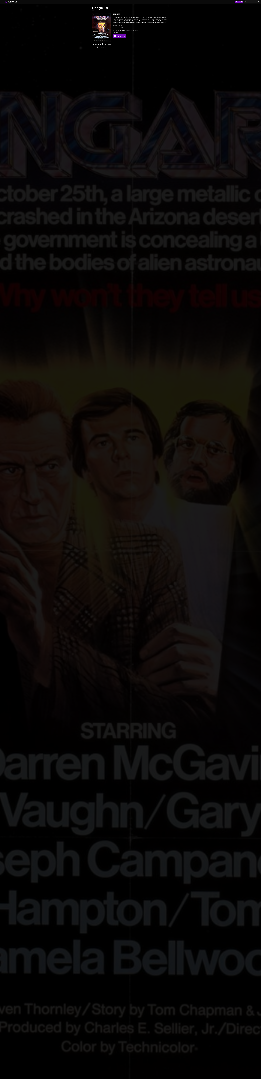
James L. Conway (122, 28)
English (120, 25)
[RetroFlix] (11, 1)
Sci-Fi (118, 14)
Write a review (102, 47)
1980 (93, 10)
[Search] (258, 1)
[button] (2, 2)
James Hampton (126, 30)
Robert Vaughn (134, 30)
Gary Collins (119, 30)
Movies (114, 14)
